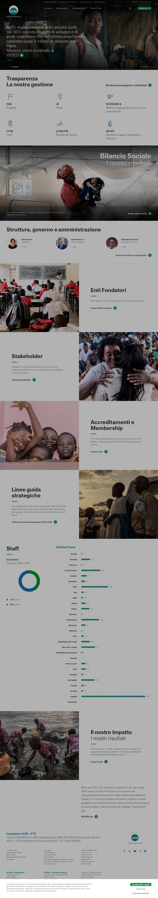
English (135, 2)
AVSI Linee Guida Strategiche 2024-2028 (32, 522)
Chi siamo (48, 8)
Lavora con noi (86, 2)
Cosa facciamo (62, 8)
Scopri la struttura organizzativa (131, 255)
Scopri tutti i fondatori (101, 308)
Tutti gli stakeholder (21, 380)
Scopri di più (97, 451)
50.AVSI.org (87, 816)
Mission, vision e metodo (28, 50)
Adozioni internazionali (68, 2)
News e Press (96, 8)
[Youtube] (135, 851)
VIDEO (12, 54)
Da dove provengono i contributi (126, 85)
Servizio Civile (99, 2)
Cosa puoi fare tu (79, 8)
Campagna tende (50, 2)
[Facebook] (124, 851)
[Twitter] (129, 851)
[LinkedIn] (145, 851)
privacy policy (51, 891)
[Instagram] (140, 851)
